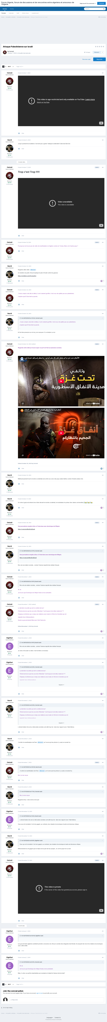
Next (9, 66)
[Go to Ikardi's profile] (9, 148)
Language (49, 1017)
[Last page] (13, 67)
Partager (87, 52)
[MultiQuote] (19, 133)
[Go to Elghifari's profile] (9, 646)
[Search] (104, 9)
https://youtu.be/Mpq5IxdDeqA (26, 529)
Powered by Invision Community (53, 1019)
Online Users (25, 13)
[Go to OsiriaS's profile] (5, 52)
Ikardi (10, 140)
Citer (23, 133)
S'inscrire (101, 3)
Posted (24, 73)
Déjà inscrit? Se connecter (87, 3)
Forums (4, 13)
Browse (5, 9)
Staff (18, 13)
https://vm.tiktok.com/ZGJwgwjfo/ (27, 276)
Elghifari (10, 638)
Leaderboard (35, 13)
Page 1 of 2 (19, 66)
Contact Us (58, 1017)
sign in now (39, 993)
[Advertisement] (31, 32)
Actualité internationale (24, 53)
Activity (12, 9)
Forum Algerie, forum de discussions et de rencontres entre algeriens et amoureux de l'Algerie (37, 3)
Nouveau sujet (86, 59)
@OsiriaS (33, 269)
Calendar (11, 13)
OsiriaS (11, 51)
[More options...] (102, 73)
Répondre (99, 59)
